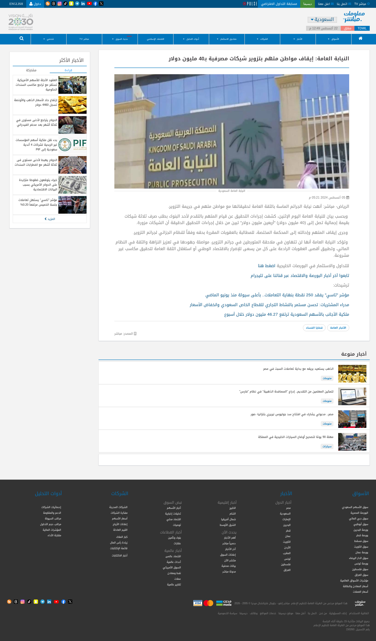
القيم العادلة (120, 529)
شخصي (50, 39)
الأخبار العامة (338, 327)
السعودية (285, 513)
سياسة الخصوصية (227, 613)
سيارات (327, 446)
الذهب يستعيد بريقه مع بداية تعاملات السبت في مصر (298, 368)
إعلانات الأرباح (120, 524)
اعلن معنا (324, 4)
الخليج (233, 507)
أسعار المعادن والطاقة (355, 586)
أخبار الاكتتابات (119, 555)
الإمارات (286, 519)
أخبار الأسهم (174, 507)
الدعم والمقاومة (52, 512)
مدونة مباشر (229, 571)
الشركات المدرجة (118, 507)
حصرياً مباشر (229, 543)
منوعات (327, 378)
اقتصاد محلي (173, 519)
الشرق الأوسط (228, 525)
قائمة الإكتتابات (118, 548)
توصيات (177, 525)
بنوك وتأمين (174, 537)
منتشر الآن (230, 560)
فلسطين (286, 564)
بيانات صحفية (228, 565)
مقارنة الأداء (54, 535)
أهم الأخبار (230, 537)
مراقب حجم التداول (50, 524)
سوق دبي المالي (358, 518)
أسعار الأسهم (119, 518)
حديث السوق (122, 39)
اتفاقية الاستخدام (359, 613)
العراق (287, 570)
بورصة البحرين (360, 529)
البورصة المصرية (359, 512)
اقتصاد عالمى (173, 556)
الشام (233, 513)
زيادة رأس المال (118, 542)
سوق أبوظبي (360, 524)
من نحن (323, 613)
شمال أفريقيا (228, 519)
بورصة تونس (361, 563)
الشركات (264, 39)
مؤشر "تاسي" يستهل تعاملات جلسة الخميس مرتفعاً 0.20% (37, 202)
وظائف (254, 613)
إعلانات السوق (228, 554)
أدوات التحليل (192, 39)
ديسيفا (244, 613)
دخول (37, 4)
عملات (177, 578)
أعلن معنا (301, 613)
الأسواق (335, 39)
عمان (288, 536)
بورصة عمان (361, 552)
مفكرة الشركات (119, 512)
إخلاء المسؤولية (338, 613)
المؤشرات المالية (52, 529)
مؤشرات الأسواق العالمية (354, 580)
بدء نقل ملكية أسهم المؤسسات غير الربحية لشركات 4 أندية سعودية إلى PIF (36, 145)
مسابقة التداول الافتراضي (279, 4)
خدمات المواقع (268, 613)
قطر (288, 530)
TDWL (362, 28)
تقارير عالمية (174, 584)
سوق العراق (361, 574)
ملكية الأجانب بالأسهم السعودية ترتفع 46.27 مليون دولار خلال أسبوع (286, 314)
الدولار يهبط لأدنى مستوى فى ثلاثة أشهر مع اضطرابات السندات (36, 162)
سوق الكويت (361, 546)
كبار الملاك (121, 536)
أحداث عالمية (174, 562)
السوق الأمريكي (172, 567)
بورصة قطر (362, 535)
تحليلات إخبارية (173, 513)
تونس (287, 558)
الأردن (287, 547)
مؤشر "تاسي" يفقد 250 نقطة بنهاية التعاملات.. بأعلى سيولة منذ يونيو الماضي (277, 295)
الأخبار (299, 39)
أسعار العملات (360, 591)
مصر (288, 507)
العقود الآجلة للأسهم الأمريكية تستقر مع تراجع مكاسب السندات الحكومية (36, 85)
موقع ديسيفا (285, 613)
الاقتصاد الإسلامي (155, 39)
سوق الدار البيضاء (358, 558)
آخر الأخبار (230, 549)
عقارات (177, 543)
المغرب (287, 553)
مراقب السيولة (53, 518)
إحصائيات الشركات (51, 507)
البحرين (287, 525)
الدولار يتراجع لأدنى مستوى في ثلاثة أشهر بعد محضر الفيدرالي (36, 122)
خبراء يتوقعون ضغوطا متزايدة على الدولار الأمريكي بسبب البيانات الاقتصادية (38, 185)
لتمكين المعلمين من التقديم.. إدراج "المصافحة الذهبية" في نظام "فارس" (286, 391)
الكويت (287, 541)
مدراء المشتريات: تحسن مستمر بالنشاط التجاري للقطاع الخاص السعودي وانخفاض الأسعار (269, 305)
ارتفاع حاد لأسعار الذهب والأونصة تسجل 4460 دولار (35, 102)
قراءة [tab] (68, 70)
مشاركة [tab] (31, 70)
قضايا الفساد (314, 327)
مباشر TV (84, 39)
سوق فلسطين (360, 569)
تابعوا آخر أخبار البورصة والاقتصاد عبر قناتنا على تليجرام (300, 275)
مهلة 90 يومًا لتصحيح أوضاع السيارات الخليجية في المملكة (296, 437)
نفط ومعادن (174, 573)
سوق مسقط (361, 541)
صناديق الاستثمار (228, 39)
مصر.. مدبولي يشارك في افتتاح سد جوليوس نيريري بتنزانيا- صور (292, 414)
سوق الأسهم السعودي (355, 507)
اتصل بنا (342, 4)
